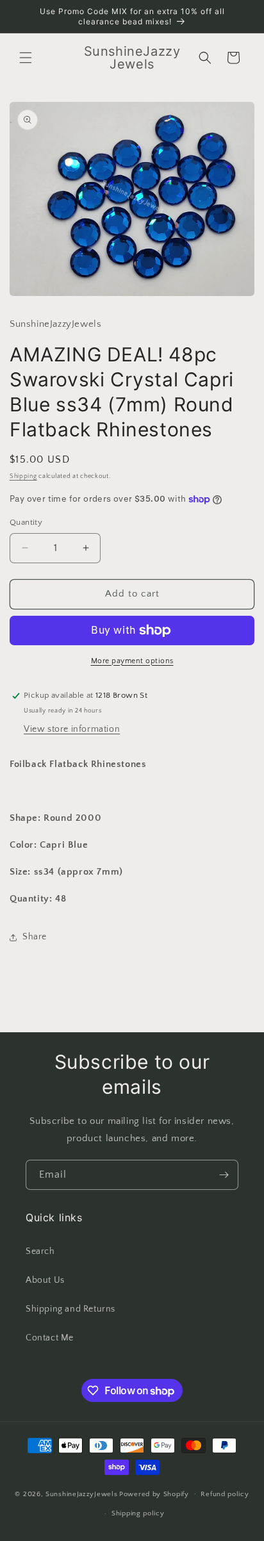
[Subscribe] (224, 1175)
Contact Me (50, 1338)
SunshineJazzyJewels (81, 1493)
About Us (45, 1280)
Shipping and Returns (70, 1309)
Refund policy (225, 1494)
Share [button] (34, 937)
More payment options (132, 661)
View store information (72, 729)
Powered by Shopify (154, 1493)
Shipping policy (138, 1513)
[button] (26, 58)
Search (40, 1251)
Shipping (23, 476)
